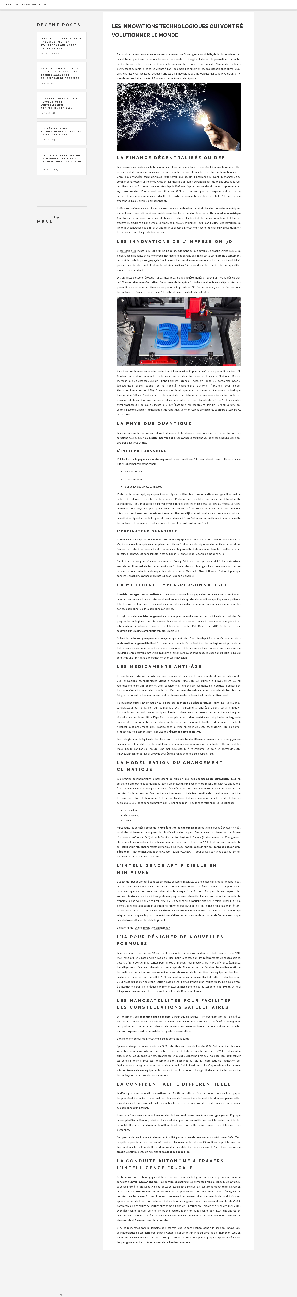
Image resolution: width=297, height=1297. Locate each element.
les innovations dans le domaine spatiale (165, 1038)
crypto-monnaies (128, 191)
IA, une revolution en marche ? (152, 927)
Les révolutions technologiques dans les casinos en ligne (61, 131)
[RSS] (61, 1295)
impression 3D (127, 250)
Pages (57, 217)
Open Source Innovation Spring (25, 5)
